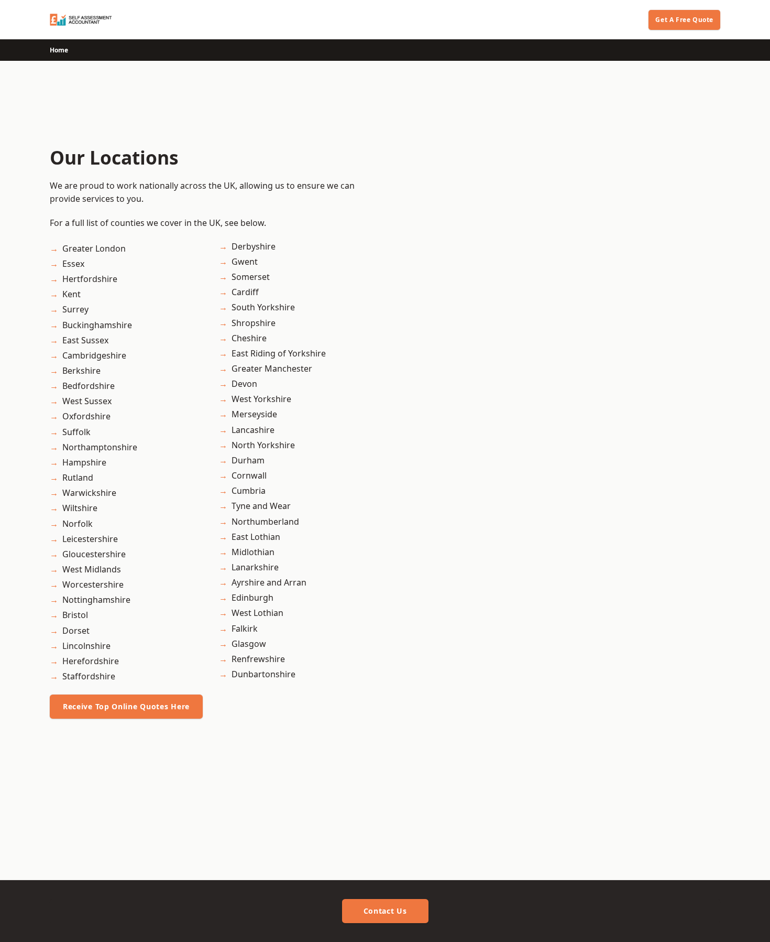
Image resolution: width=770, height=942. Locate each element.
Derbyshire (254, 246)
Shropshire (254, 323)
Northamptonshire (99, 447)
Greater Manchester (272, 368)
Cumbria (249, 490)
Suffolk (76, 432)
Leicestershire (90, 539)
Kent (71, 294)
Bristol (75, 615)
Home (59, 50)
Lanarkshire (255, 567)
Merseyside (254, 414)
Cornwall (249, 475)
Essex (73, 263)
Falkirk (245, 628)
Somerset (251, 277)
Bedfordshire (88, 386)
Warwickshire (89, 493)
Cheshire (249, 338)
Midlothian (253, 552)
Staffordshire (88, 676)
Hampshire (84, 462)
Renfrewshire (258, 659)
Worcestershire (93, 584)
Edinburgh (252, 597)
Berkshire (81, 370)
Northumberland (265, 521)
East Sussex (85, 340)
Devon (244, 383)
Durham (248, 460)
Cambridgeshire (94, 355)
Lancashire (253, 430)
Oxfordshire (86, 416)
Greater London (94, 248)
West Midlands (91, 569)
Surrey (75, 309)
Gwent (245, 261)
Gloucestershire (94, 554)
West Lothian (257, 613)
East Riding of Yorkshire (279, 353)
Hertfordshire (89, 279)
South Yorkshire (263, 307)
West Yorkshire (261, 399)
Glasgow (249, 643)
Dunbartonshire (263, 674)
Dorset (76, 630)
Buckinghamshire (97, 325)
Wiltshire (79, 508)
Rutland (77, 477)
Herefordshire (90, 661)
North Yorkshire (263, 445)
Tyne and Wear (261, 506)
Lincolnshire (86, 646)
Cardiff (245, 292)
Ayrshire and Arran (269, 582)
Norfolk (77, 523)
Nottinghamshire (96, 599)
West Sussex (87, 401)
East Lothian (256, 537)
